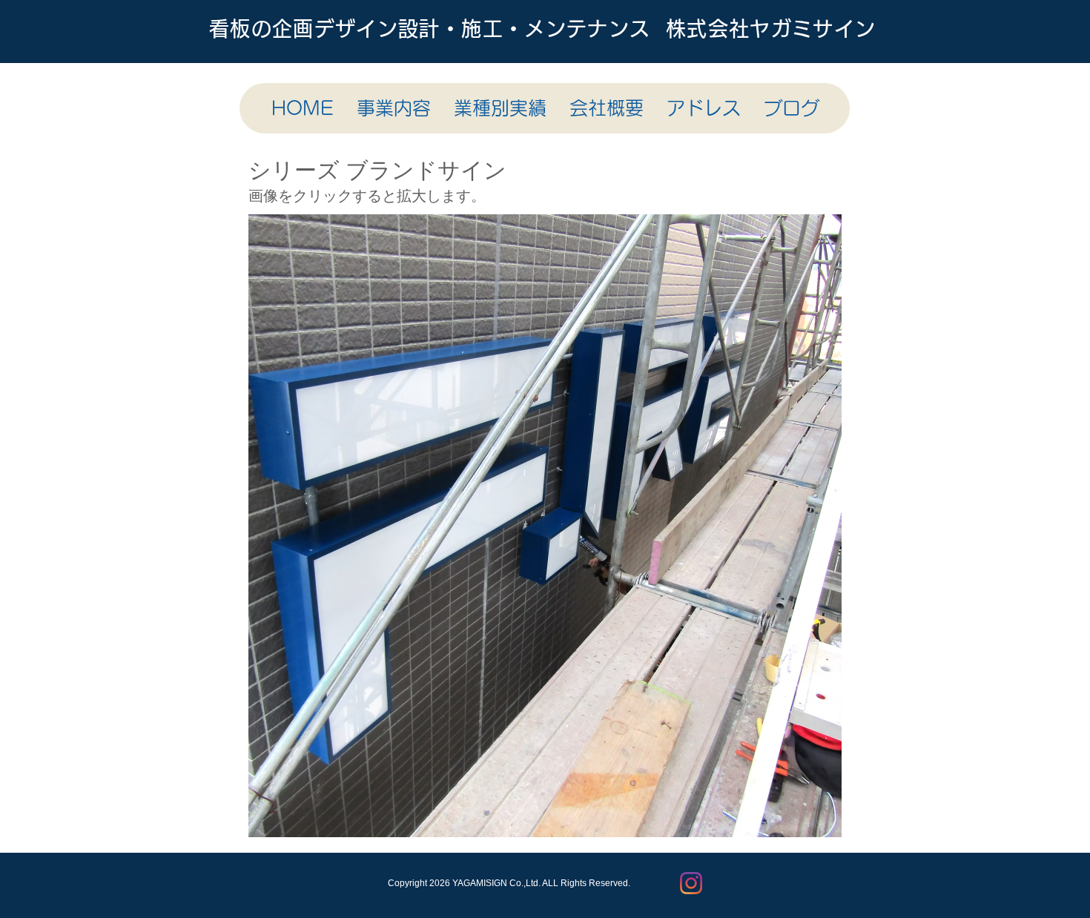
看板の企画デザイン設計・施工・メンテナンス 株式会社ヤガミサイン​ (542, 29)
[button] (772, 525)
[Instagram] (691, 883)
